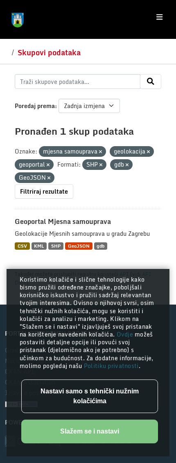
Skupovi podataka (49, 52)
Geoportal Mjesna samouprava (63, 221)
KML (39, 245)
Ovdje (126, 334)
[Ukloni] (100, 152)
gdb (100, 245)
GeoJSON (79, 245)
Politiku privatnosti (111, 365)
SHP (56, 245)
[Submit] (150, 81)
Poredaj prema (35, 106)
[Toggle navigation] (159, 17)
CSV (22, 245)
